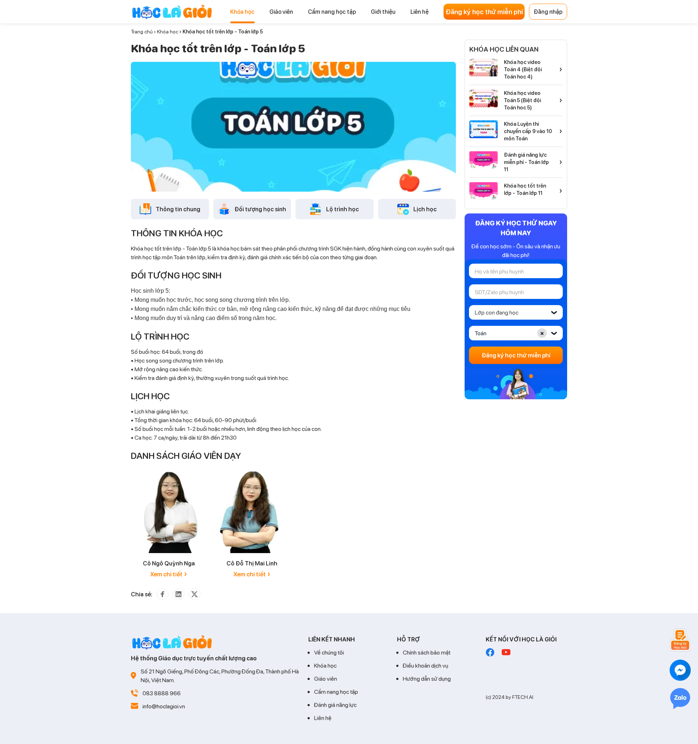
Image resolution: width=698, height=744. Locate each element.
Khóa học (167, 31)
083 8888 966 (162, 693)
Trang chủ (142, 31)
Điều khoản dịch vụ (425, 665)
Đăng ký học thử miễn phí (484, 11)
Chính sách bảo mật (426, 652)
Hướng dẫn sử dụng (427, 678)
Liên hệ (323, 717)
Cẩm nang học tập (336, 691)
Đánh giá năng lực (335, 704)
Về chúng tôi (329, 652)
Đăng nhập (548, 11)
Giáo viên (325, 678)
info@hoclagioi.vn (164, 706)
